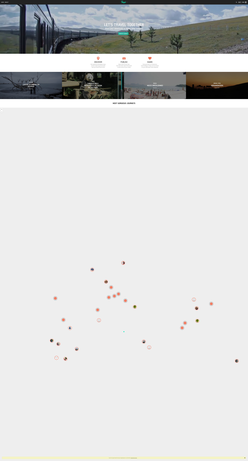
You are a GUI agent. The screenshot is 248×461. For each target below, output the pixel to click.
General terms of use (134, 457)
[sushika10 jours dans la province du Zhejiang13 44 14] (196, 308)
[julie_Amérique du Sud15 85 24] (65, 358)
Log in (2, 2)
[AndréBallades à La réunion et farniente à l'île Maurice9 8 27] (149, 347)
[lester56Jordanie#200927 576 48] (134, 306)
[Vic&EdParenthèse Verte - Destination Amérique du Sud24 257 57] (58, 344)
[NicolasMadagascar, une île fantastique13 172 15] (143, 341)
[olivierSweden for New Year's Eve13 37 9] (123, 263)
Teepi (124, 2)
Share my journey (123, 33)
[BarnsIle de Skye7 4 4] (106, 281)
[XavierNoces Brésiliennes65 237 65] (76, 349)
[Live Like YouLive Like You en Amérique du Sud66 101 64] (56, 357)
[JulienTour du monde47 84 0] (193, 299)
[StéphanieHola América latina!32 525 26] (51, 340)
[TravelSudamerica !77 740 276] (70, 328)
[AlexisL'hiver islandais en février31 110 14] (92, 269)
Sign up (6, 2)
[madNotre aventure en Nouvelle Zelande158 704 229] (236, 361)
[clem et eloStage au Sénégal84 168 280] (99, 320)
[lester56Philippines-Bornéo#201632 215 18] (197, 320)
